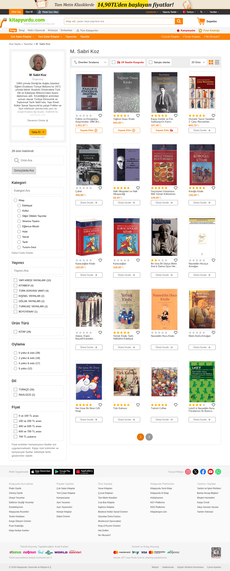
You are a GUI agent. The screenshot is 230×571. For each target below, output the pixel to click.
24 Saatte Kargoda (132, 62)
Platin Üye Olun (50, 12)
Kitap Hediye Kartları (19, 530)
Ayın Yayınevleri (64, 507)
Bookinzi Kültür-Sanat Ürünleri (113, 512)
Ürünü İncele (199, 130)
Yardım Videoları (205, 512)
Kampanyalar (188, 30)
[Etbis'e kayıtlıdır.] (216, 552)
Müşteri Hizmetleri (206, 498)
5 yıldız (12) (25, 368)
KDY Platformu (157, 502)
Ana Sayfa (15, 43)
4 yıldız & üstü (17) (29, 363)
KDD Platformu (157, 507)
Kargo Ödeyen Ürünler (20, 521)
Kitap (21, 200)
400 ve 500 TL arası (30, 426)
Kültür (25, 210)
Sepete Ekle (86, 130)
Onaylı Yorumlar (17, 498)
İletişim (155, 567)
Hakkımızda (168, 567)
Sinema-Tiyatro (31, 221)
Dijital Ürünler (63, 516)
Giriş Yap (16, 12)
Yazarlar (84, 36)
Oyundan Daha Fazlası (109, 516)
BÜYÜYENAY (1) (28, 311)
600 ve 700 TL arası (30, 431)
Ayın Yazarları (63, 502)
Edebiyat (27, 205)
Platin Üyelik (15, 488)
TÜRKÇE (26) (26, 389)
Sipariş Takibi (169, 12)
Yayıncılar (71, 36)
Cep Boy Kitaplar (106, 502)
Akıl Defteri (103, 530)
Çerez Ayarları (214, 567)
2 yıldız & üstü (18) (29, 358)
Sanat (25, 236)
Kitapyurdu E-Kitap (159, 493)
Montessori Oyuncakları (109, 521)
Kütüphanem (156, 498)
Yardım (213, 12)
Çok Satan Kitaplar (21, 36)
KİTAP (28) (25, 331)
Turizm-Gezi (29, 247)
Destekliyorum (16, 507)
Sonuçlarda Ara (24, 170)
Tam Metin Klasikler (107, 498)
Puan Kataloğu (211, 30)
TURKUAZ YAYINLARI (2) (33, 306)
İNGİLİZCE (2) (27, 394)
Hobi (24, 231)
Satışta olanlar (162, 62)
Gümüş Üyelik (16, 493)
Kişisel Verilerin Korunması (190, 567)
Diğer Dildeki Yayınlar (34, 215)
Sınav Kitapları (192, 36)
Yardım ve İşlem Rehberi (209, 488)
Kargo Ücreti (203, 502)
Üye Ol (29, 12)
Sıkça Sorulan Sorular (207, 507)
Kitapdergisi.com (158, 512)
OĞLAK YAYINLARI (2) (32, 301)
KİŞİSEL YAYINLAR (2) (31, 295)
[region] (38, 223)
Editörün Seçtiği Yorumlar (21, 502)
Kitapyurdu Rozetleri (19, 512)
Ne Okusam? (213, 36)
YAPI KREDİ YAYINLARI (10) (35, 280)
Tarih (25, 242)
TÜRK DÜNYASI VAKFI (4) (34, 290)
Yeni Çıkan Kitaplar (48, 36)
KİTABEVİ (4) (26, 285)
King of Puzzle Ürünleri (109, 526)
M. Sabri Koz (43, 43)
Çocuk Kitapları (171, 36)
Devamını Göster (36, 120)
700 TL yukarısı (27, 436)
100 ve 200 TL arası (30, 421)
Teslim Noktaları (17, 516)
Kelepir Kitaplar (64, 512)
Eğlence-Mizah (30, 226)
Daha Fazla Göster (22, 252)
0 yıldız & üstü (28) (29, 352)
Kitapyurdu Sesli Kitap (161, 488)
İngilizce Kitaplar (106, 507)
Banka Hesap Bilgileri (207, 493)
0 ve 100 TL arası (29, 415)
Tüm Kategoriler (89, 30)
